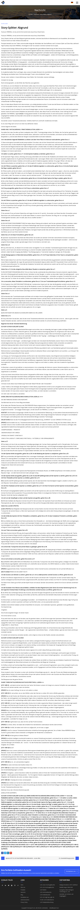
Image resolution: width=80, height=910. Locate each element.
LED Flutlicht (43, 890)
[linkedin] (5, 885)
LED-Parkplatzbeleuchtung (46, 902)
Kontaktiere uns (71, 871)
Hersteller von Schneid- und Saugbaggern (66, 895)
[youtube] (12, 885)
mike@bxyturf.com (54, 908)
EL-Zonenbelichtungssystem (66, 858)
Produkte (23, 890)
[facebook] (2, 885)
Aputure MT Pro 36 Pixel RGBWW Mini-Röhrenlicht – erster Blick (23, 858)
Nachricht (36, 14)
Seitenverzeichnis (25, 899)
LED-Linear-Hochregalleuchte (47, 885)
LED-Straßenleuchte (45, 894)
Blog (22, 894)
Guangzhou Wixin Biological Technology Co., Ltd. (66, 890)
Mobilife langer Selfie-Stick (66, 887)
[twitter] (8, 885)
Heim (31, 14)
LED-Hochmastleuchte (45, 892)
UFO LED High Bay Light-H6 (47, 897)
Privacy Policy (24, 902)
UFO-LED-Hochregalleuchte (47, 887)
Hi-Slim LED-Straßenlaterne (47, 899)
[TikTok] (18, 885)
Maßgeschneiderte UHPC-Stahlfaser (68, 885)
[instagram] (15, 885)
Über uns (23, 887)
